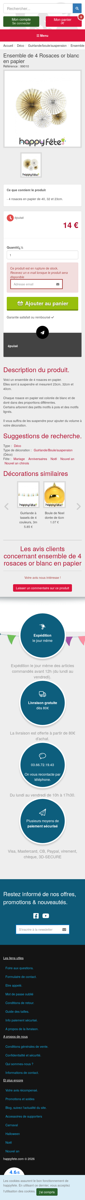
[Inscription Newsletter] (64, 929)
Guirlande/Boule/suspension (53, 450)
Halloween (12, 1133)
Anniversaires (37, 459)
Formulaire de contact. (21, 976)
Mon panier (68, 20)
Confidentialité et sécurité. (23, 1055)
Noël (54, 459)
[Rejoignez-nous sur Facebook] (36, 916)
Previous (6, 506)
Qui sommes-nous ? (19, 1064)
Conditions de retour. (19, 1003)
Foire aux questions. (19, 968)
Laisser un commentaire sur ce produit (42, 588)
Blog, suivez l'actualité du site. (26, 1107)
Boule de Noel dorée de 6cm (54, 515)
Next (78, 506)
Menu (43, 35)
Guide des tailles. (17, 1011)
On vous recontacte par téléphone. (42, 777)
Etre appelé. (13, 985)
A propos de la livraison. (22, 1029)
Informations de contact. (22, 1072)
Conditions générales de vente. (26, 1046)
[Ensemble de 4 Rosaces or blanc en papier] (31, 165)
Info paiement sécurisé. (21, 1020)
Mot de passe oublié (19, 994)
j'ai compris (47, 1192)
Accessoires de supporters (23, 1116)
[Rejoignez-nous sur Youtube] (45, 916)
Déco (17, 446)
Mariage (19, 459)
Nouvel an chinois (17, 463)
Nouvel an (67, 459)
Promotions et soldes (19, 1099)
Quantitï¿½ (15, 247)
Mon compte (21, 21)
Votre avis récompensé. (21, 1090)
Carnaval (11, 1125)
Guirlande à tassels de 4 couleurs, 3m (28, 517)
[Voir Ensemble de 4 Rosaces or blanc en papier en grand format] (42, 108)
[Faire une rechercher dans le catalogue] (77, 8)
